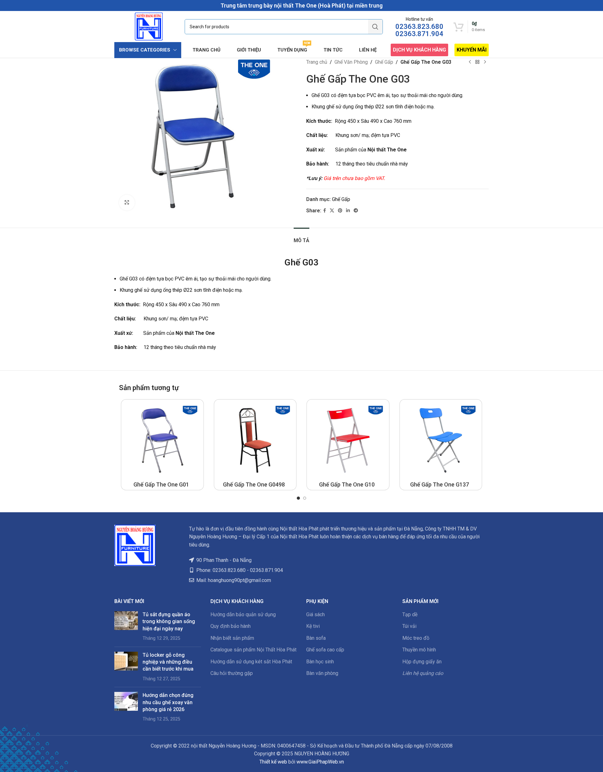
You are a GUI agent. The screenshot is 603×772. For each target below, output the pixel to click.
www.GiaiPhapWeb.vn (320, 762)
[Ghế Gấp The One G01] (162, 440)
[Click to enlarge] (127, 202)
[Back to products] (477, 62)
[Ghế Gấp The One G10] (347, 440)
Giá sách (315, 614)
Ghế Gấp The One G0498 (254, 484)
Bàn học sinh (320, 662)
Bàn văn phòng (322, 673)
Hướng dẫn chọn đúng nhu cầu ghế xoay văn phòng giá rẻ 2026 (168, 702)
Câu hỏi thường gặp (231, 673)
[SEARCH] (375, 26)
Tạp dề (409, 614)
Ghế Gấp (384, 62)
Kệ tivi (313, 626)
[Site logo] (149, 26)
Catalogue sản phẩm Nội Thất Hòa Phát (253, 650)
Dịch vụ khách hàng (419, 50)
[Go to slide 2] (304, 498)
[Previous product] (470, 62)
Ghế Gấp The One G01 (161, 484)
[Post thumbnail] (126, 626)
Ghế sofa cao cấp (325, 650)
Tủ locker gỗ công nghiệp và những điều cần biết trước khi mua (168, 662)
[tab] (301, 237)
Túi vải (409, 626)
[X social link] (332, 210)
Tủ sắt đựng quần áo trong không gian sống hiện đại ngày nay (169, 622)
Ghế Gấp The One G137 (439, 484)
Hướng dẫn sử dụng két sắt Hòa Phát (251, 662)
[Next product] (485, 62)
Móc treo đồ (415, 638)
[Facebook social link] (324, 210)
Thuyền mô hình (419, 650)
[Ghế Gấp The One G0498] (255, 440)
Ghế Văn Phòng (351, 62)
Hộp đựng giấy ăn (422, 662)
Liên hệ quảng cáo (422, 673)
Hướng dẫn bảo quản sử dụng (243, 614)
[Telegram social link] (356, 210)
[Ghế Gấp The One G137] (440, 440)
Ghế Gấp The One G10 (347, 484)
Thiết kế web (273, 762)
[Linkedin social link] (348, 210)
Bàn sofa (316, 638)
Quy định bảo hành (230, 626)
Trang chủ (316, 62)
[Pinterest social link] (340, 210)
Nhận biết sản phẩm (232, 638)
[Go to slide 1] (298, 498)
